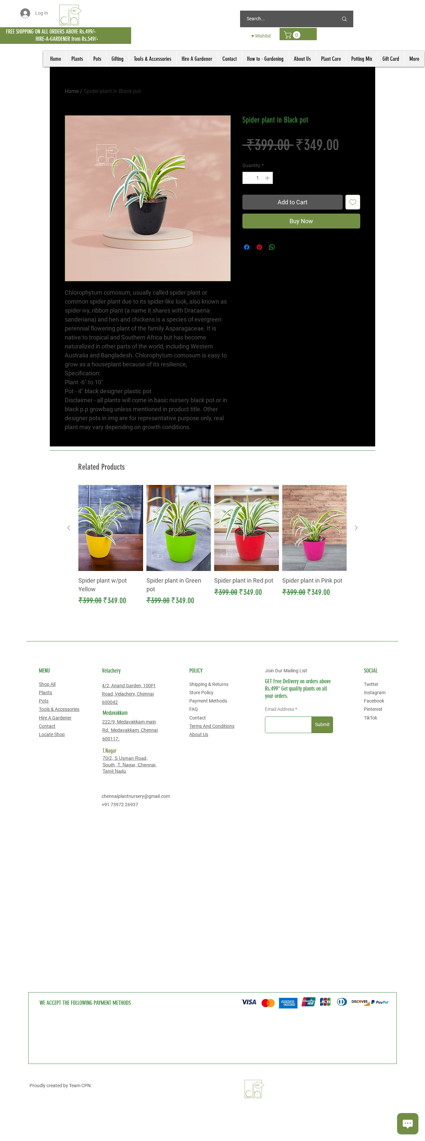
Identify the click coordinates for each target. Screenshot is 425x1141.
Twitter (371, 684)
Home (72, 91)
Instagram (374, 692)
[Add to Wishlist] (352, 202)
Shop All (47, 684)
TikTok (370, 717)
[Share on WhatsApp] (272, 247)
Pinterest (373, 709)
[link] (293, 35)
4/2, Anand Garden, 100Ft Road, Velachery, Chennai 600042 (128, 694)
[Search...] (344, 19)
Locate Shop (52, 734)
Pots (43, 701)
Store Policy (201, 692)
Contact (47, 726)
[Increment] (268, 178)
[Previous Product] (69, 528)
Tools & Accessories (59, 709)
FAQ (193, 709)
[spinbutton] (258, 178)
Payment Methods (208, 701)
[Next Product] (356, 528)
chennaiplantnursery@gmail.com (136, 796)
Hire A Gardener (55, 717)
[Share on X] (285, 247)
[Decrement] (247, 178)
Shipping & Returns (208, 684)
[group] (212, 546)
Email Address (279, 709)
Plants (45, 692)
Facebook (374, 701)
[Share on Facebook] (247, 247)
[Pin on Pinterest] (259, 247)
